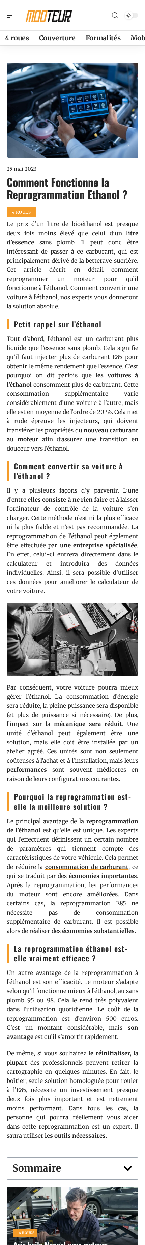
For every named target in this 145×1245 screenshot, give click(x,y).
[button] (128, 1168)
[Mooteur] (48, 15)
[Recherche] (115, 15)
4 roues (27, 1233)
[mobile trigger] (12, 15)
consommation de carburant (86, 867)
